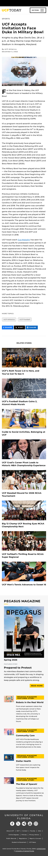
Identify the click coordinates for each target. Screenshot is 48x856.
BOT (18, 831)
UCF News (32, 842)
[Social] (24, 824)
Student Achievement (19, 842)
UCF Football (25, 319)
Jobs (39, 831)
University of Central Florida (24, 817)
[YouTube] (30, 824)
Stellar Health (23, 761)
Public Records (11, 838)
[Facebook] (12, 824)
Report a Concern (35, 838)
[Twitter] (18, 824)
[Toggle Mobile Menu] (45, 3)
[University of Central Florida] (19, 3)
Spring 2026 (10, 660)
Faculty (32, 831)
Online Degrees (14, 835)
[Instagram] (36, 824)
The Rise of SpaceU (26, 784)
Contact (25, 831)
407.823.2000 (41, 849)
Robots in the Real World (29, 702)
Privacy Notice (34, 835)
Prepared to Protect (18, 667)
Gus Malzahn (24, 240)
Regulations (23, 838)
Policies (24, 835)
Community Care (25, 735)
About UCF (10, 831)
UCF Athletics (9, 319)
